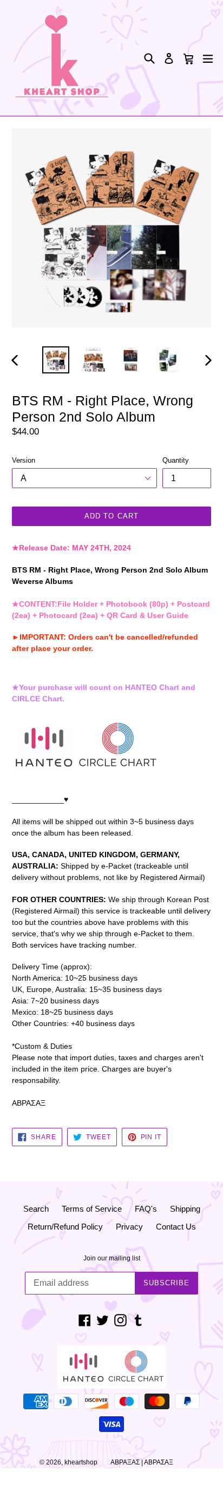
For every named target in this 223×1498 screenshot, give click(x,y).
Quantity (175, 460)
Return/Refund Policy (65, 1226)
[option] (55, 360)
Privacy (129, 1226)
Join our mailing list (111, 1258)
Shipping (185, 1208)
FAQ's (146, 1208)
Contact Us (176, 1226)
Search (36, 1208)
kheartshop (80, 1462)
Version (23, 460)
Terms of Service (92, 1208)
